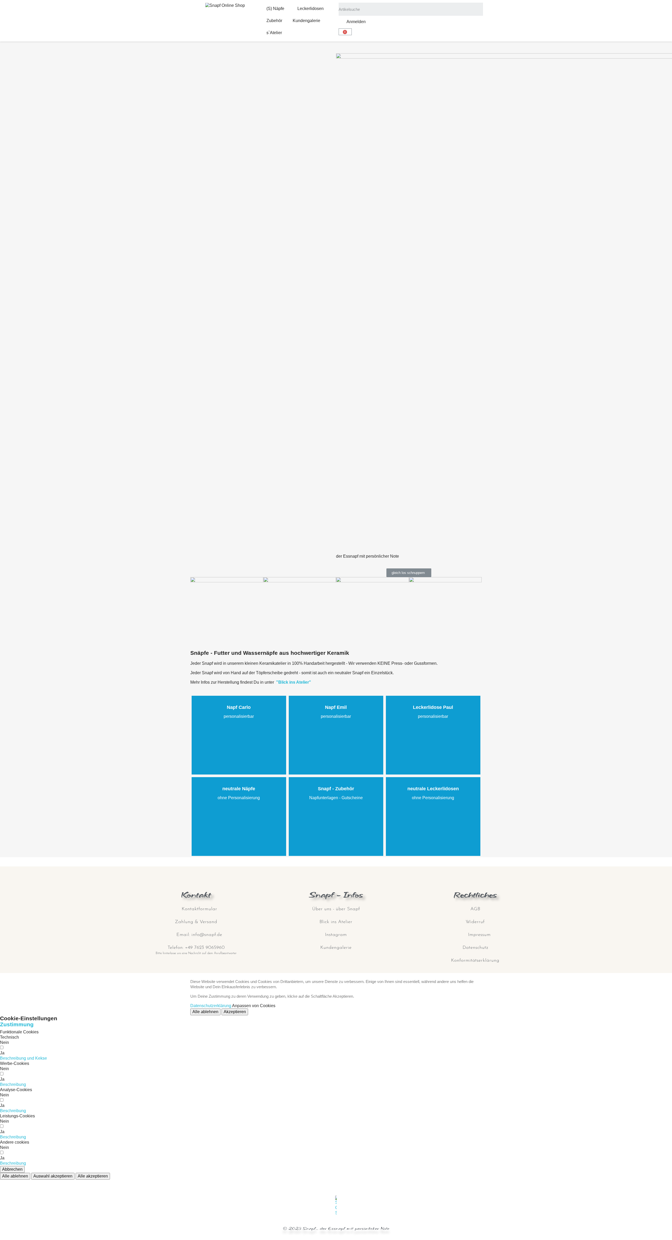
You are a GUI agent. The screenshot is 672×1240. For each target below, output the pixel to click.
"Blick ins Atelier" (293, 682)
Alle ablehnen (205, 1011)
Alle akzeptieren (93, 1176)
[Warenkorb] (345, 31)
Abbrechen (12, 1169)
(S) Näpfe (275, 8)
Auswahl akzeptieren (52, 1176)
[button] (408, 572)
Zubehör (274, 20)
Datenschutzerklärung (210, 1005)
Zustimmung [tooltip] (17, 1024)
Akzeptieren (235, 1011)
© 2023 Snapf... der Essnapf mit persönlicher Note (336, 1228)
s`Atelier (274, 32)
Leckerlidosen (310, 8)
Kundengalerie (306, 20)
